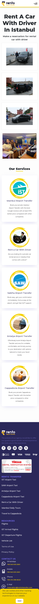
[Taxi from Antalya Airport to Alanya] (19, 324)
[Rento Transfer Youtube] (15, 448)
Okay (20, 601)
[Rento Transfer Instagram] (9, 448)
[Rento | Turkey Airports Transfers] (5, 4)
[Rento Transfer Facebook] (4, 448)
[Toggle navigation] (35, 3)
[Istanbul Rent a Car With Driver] (19, 238)
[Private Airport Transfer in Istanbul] (19, 189)
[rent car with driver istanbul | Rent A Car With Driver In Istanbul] (19, 116)
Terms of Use (8, 546)
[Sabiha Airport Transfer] (19, 281)
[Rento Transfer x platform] (26, 448)
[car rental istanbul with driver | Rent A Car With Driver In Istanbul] (19, 56)
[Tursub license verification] (17, 466)
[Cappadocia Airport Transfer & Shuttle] (19, 376)
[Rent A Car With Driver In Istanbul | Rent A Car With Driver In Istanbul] (19, 146)
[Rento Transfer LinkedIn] (20, 448)
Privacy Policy (8, 552)
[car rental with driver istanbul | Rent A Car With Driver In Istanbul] (19, 86)
